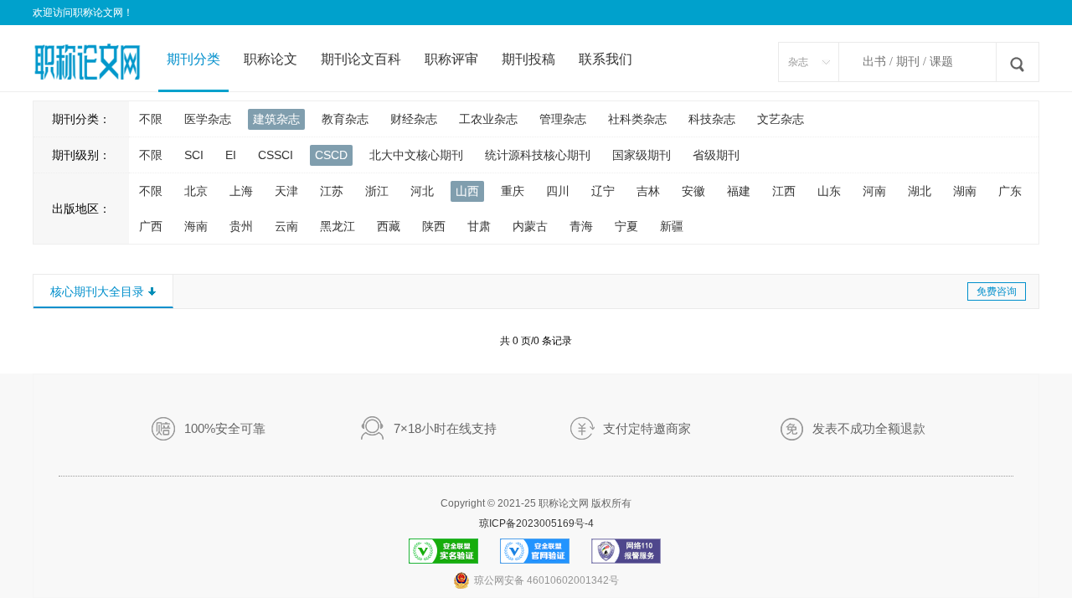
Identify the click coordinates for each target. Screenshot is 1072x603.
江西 (784, 191)
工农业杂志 (488, 119)
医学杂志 (207, 119)
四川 (558, 191)
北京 (196, 191)
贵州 (241, 226)
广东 (1010, 191)
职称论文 (270, 59)
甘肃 (479, 226)
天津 (286, 191)
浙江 (377, 191)
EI (230, 155)
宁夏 (626, 226)
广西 (150, 226)
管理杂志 (562, 119)
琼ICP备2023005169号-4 (536, 523)
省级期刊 (716, 155)
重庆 (512, 191)
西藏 (388, 226)
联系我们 (605, 59)
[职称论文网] (87, 53)
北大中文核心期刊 (416, 155)
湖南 (965, 191)
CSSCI (275, 155)
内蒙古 (530, 226)
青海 (581, 226)
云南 (286, 226)
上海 (241, 191)
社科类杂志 (637, 119)
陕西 (434, 226)
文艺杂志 (780, 119)
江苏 (331, 191)
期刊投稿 (528, 59)
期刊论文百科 (361, 59)
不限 (150, 119)
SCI (194, 155)
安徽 (693, 191)
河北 (422, 191)
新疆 (671, 226)
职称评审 (451, 59)
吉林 (648, 191)
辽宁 (603, 191)
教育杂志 (345, 119)
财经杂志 (413, 119)
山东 (829, 191)
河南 (874, 191)
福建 (738, 191)
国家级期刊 (641, 155)
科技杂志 (711, 119)
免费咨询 (997, 291)
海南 (196, 226)
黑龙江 (337, 226)
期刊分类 (193, 59)
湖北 (919, 191)
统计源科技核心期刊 (537, 155)
